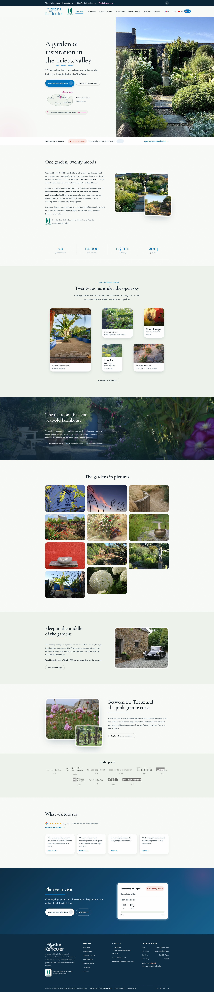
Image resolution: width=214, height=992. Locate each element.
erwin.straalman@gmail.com (123, 961)
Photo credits (119, 988)
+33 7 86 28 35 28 (119, 957)
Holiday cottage (105, 11)
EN (168, 988)
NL (161, 988)
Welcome (79, 11)
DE (164, 988)
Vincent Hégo (107, 988)
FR (157, 988)
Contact (156, 11)
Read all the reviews (53, 827)
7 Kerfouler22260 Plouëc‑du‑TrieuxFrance (121, 950)
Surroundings (120, 11)
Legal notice (131, 988)
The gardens (91, 11)
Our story (146, 11)
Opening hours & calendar (151, 966)
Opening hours (134, 11)
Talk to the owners (106, 3)
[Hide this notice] (167, 3)
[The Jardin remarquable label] (69, 11)
